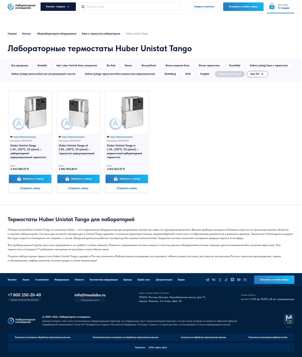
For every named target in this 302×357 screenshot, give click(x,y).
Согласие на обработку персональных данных (203, 337)
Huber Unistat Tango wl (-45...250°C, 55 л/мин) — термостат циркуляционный (76, 149)
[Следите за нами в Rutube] (245, 280)
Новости (79, 279)
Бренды (127, 279)
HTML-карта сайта (158, 347)
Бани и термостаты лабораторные (101, 33)
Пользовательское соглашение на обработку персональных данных (126, 337)
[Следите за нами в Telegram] (207, 280)
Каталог (26, 33)
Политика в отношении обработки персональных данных (42, 337)
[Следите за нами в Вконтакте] (213, 280)
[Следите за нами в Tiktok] (226, 280)
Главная (12, 33)
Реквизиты (140, 347)
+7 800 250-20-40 (24, 295)
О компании (42, 279)
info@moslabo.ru (90, 295)
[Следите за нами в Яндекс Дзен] (232, 280)
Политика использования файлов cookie (267, 337)
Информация (61, 279)
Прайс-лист (143, 279)
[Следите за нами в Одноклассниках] (220, 280)
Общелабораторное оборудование (56, 33)
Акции (25, 279)
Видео (181, 279)
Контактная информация (104, 279)
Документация (164, 279)
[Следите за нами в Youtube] (239, 280)
